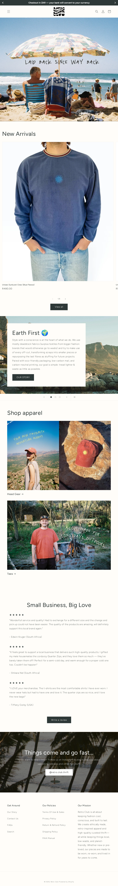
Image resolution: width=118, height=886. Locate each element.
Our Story (12, 812)
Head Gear (13, 494)
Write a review (59, 720)
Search (10, 832)
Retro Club (55, 882)
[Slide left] (53, 299)
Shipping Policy (50, 832)
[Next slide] (67, 397)
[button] (8, 11)
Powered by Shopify (66, 882)
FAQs (10, 825)
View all (59, 307)
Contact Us (12, 818)
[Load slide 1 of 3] (51, 397)
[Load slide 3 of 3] (60, 397)
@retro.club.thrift (59, 772)
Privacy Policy (49, 818)
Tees (10, 573)
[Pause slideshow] (74, 397)
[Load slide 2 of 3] (55, 397)
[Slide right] (65, 299)
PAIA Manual (48, 838)
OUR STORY (23, 377)
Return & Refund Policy (53, 825)
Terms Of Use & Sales (53, 812)
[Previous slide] (44, 397)
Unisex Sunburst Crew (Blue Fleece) (18, 285)
